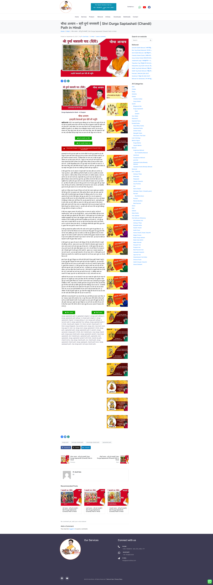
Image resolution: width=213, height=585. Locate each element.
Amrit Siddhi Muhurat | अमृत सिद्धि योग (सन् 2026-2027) (142, 52)
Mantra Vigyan (136, 140)
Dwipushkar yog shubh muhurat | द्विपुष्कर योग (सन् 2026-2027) (142, 65)
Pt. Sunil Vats (84, 36)
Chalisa (134, 89)
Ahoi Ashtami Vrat (138, 220)
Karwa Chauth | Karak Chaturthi (142, 232)
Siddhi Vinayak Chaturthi (140, 262)
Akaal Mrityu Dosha (138, 125)
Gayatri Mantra (137, 145)
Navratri (135, 193)
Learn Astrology (136, 138)
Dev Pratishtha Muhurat (141, 152)
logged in (72, 529)
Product (91, 17)
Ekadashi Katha (137, 225)
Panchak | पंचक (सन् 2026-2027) (140, 73)
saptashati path (107, 442)
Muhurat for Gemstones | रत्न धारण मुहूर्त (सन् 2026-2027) (142, 78)
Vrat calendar (135, 215)
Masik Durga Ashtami (139, 237)
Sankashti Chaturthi (138, 252)
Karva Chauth (137, 188)
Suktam (134, 210)
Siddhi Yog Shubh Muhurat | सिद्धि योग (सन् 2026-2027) (142, 68)
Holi (134, 186)
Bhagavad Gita (137, 106)
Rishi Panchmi (137, 203)
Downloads (117, 17)
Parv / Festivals (136, 171)
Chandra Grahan (137, 99)
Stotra (133, 205)
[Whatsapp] (139, 7)
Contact (135, 17)
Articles (107, 17)
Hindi (92, 36)
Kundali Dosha (136, 123)
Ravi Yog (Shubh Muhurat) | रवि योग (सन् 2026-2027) (142, 50)
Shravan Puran (137, 259)
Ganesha (134, 94)
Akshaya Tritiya (137, 174)
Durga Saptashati (138, 108)
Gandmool (136, 155)
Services (84, 17)
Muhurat (100, 17)
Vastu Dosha (135, 213)
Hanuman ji (135, 118)
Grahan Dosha (137, 130)
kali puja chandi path (77, 442)
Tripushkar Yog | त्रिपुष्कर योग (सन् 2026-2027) (142, 63)
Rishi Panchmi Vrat (138, 249)
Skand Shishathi (137, 264)
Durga (133, 91)
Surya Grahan (137, 101)
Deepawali (136, 179)
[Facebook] (149, 7)
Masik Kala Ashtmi (138, 240)
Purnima (135, 198)
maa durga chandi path (92, 442)
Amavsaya (136, 176)
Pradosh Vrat (136, 247)
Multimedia (126, 17)
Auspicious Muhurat (138, 150)
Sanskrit (137, 113)
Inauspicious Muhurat (139, 157)
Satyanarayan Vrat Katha (140, 257)
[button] (62, 81)
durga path (65, 442)
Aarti (133, 86)
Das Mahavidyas (139, 196)
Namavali (134, 169)
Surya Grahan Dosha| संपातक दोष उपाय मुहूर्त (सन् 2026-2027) (142, 58)
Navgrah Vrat (137, 245)
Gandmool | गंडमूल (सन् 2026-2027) (141, 76)
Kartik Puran (136, 230)
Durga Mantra (137, 143)
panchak (135, 160)
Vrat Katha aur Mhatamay (139, 218)
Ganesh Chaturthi (138, 181)
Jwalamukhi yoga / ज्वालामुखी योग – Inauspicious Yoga (142, 60)
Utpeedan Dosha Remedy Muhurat (142, 166)
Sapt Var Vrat (137, 254)
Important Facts (136, 121)
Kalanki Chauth (137, 227)
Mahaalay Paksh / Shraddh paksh (142, 191)
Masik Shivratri (137, 242)
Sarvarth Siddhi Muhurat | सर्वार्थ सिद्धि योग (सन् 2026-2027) (142, 47)
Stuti (133, 208)
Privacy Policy (118, 579)
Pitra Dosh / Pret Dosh (139, 135)
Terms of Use (110, 579)
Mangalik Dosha (137, 133)
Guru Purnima (137, 183)
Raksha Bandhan (138, 201)
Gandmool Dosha (138, 128)
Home (77, 17)
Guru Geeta (135, 116)
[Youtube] (144, 7)
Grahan (134, 96)
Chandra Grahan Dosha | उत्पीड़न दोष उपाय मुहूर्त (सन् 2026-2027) (142, 55)
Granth (134, 103)
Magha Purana (137, 235)
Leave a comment (101, 36)
